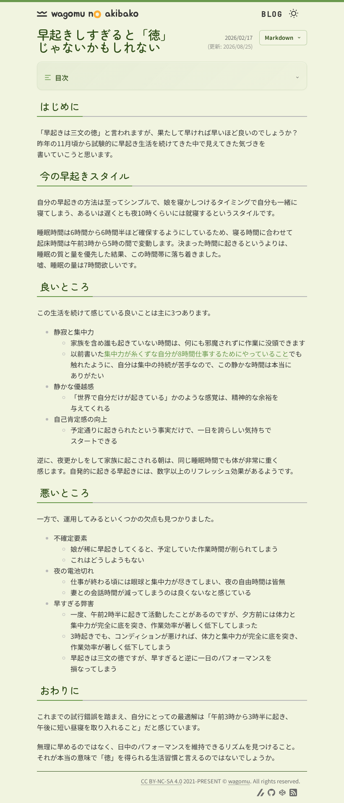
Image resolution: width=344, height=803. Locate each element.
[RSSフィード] (293, 792)
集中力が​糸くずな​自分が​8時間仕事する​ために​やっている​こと (196, 354)
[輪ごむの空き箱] (87, 14)
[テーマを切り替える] (293, 14)
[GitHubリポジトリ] (271, 792)
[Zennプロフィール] (260, 792)
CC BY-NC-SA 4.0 (161, 781)
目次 (61, 77)
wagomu (239, 781)
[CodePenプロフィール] (282, 792)
